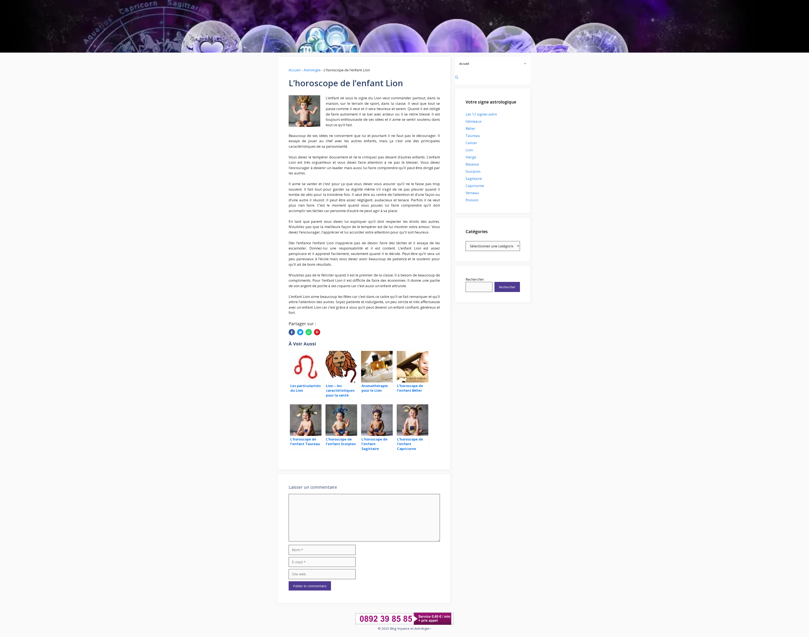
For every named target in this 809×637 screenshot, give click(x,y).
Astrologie (312, 70)
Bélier (470, 128)
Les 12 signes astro (481, 114)
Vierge (471, 157)
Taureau (473, 135)
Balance (472, 164)
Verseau (472, 192)
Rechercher (475, 279)
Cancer (471, 142)
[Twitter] (300, 332)
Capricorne (475, 185)
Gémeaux (474, 121)
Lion (469, 149)
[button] (526, 63)
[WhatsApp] (308, 332)
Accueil (295, 70)
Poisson (472, 200)
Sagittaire (474, 178)
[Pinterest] (317, 332)
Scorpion (473, 171)
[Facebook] (292, 332)
